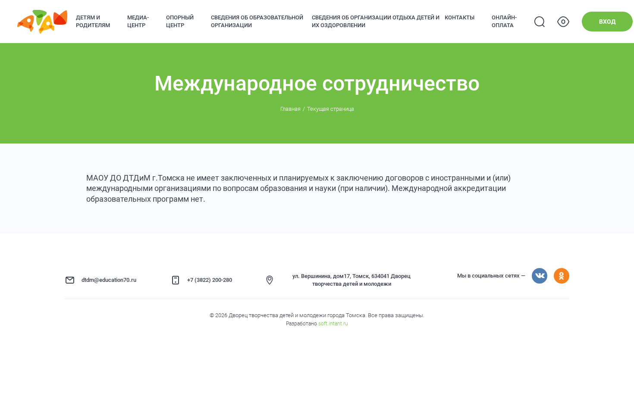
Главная (290, 109)
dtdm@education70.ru (109, 280)
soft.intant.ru (333, 324)
